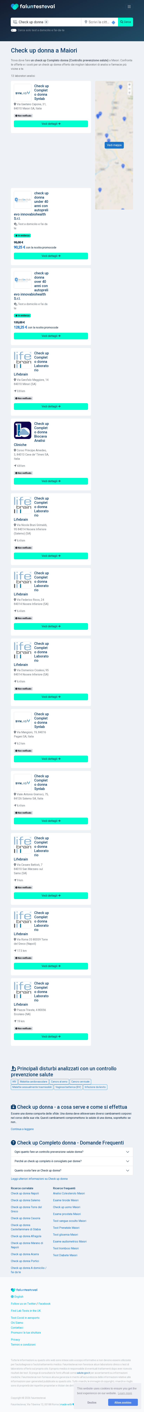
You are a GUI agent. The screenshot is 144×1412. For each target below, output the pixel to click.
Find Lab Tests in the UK (26, 1310)
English (18, 1296)
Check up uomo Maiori (66, 1207)
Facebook (44, 1303)
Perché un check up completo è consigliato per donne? (48, 1161)
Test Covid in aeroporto (25, 1317)
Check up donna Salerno (25, 1200)
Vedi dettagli (50, 123)
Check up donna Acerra (25, 1254)
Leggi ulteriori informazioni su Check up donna (39, 1178)
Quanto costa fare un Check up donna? (38, 1170)
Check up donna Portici (25, 1261)
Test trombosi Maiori (66, 1248)
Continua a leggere (22, 1129)
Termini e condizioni (23, 1344)
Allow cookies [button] (122, 1402)
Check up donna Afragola (26, 1236)
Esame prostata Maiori (67, 1214)
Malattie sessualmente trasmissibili (32, 1087)
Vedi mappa (114, 145)
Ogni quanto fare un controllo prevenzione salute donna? (49, 1151)
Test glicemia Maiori (65, 1234)
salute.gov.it (83, 1372)
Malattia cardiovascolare (33, 1081)
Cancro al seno (59, 1081)
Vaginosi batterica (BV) (68, 1087)
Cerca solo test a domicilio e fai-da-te (41, 30)
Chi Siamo (17, 1322)
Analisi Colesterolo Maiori (69, 1193)
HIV (14, 1081)
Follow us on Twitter (23, 1303)
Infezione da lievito (95, 1087)
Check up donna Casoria (25, 1218)
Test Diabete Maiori (65, 1255)
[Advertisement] (51, 160)
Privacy (15, 1339)
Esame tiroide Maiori (65, 1200)
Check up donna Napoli (25, 1193)
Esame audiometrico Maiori (70, 1241)
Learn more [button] (125, 1393)
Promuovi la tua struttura (26, 1332)
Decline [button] (91, 1402)
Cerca (127, 22)
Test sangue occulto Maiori (69, 1221)
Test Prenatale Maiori (66, 1227)
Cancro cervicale (80, 1081)
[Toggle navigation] (129, 6)
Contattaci (17, 1327)
